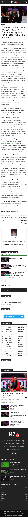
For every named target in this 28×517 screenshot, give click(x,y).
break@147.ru (18, 449)
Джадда (21, 151)
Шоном (3, 124)
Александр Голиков (7, 39)
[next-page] (5, 281)
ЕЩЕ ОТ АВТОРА (6, 254)
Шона (2, 133)
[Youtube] (16, 453)
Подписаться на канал (15, 317)
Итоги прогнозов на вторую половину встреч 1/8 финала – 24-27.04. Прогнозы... (18, 423)
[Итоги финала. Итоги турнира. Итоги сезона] (5, 259)
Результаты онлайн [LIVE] (9, 511)
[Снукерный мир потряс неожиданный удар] (5, 464)
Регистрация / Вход (20, 511)
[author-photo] (14, 235)
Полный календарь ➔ (6, 304)
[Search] (26, 2)
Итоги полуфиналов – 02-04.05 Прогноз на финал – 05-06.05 (17, 266)
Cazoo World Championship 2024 (12, 211)
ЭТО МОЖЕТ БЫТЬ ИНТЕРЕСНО (10, 252)
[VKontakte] (12, 453)
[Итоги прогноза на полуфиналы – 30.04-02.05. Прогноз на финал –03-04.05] (5, 407)
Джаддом (10, 143)
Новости (3, 5)
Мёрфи (23, 126)
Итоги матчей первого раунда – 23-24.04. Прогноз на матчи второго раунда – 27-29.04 (21, 220)
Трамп (3, 145)
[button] (2, 2)
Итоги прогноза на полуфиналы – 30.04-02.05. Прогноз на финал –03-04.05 (18, 407)
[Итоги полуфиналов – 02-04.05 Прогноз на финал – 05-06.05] (5, 266)
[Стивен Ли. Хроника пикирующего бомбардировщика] (5, 471)
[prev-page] (2, 281)
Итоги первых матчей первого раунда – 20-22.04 (6, 219)
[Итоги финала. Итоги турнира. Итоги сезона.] (14, 382)
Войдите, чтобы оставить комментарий (14, 290)
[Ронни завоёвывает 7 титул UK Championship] (5, 478)
